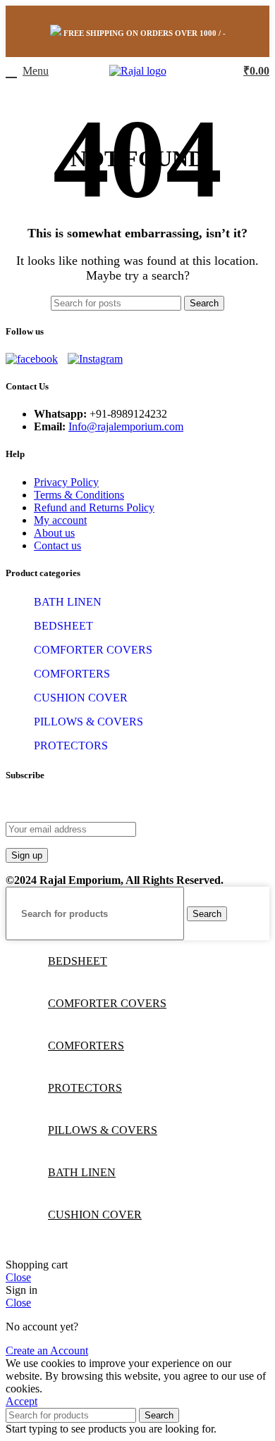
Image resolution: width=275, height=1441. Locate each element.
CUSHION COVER (81, 698)
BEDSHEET (63, 626)
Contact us (57, 545)
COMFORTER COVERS (93, 650)
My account (60, 520)
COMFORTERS (72, 674)
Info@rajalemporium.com (125, 426)
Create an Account (47, 1350)
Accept (21, 1401)
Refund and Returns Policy (94, 507)
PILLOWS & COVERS (88, 722)
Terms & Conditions (79, 495)
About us (54, 533)
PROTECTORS (71, 745)
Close (18, 1277)
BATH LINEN (68, 602)
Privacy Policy (66, 482)
